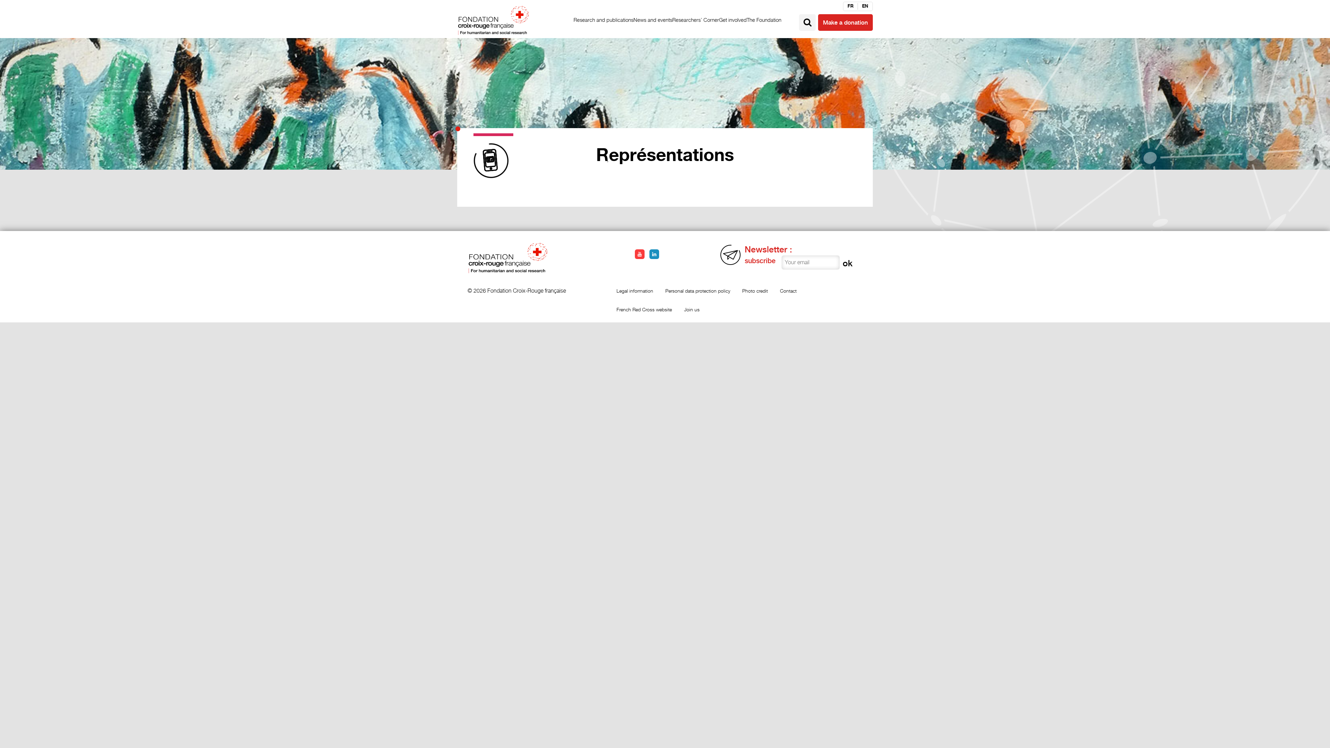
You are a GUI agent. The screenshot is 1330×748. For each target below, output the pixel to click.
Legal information (635, 291)
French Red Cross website (644, 309)
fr (850, 6)
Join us (692, 309)
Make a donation (845, 22)
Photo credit (755, 291)
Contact (788, 291)
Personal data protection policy (697, 291)
